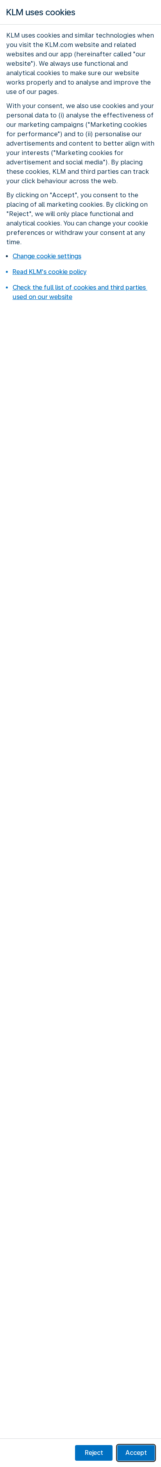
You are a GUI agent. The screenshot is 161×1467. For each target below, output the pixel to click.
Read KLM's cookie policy (49, 272)
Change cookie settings (47, 256)
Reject (94, 1452)
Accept (136, 1452)
